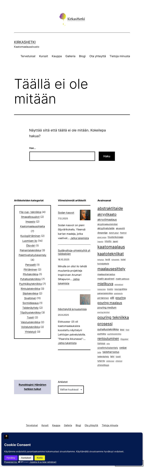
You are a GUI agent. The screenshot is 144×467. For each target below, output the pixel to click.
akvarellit (120, 228)
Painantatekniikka (30, 250)
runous (101, 343)
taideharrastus (111, 351)
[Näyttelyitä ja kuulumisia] (85, 299)
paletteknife (118, 293)
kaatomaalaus (111, 246)
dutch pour (114, 233)
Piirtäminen (30, 269)
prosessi (104, 323)
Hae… (32, 148)
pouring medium (106, 307)
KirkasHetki (25, 42)
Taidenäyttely (30, 307)
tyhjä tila (101, 361)
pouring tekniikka (113, 317)
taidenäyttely (103, 356)
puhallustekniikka (108, 329)
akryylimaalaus (107, 219)
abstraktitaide (110, 208)
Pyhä (127, 330)
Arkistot (63, 381)
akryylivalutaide (105, 228)
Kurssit (43, 56)
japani (115, 241)
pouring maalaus (109, 303)
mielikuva (105, 283)
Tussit (30, 317)
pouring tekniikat (103, 312)
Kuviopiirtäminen (30, 235)
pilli (112, 297)
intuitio (108, 241)
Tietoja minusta (120, 56)
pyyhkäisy (101, 334)
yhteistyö (119, 361)
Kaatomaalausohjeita (32, 226)
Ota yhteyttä (97, 56)
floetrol (123, 233)
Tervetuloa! (28, 56)
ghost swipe (101, 237)
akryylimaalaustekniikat (107, 224)
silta (108, 344)
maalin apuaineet (105, 278)
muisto (110, 289)
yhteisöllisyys (103, 365)
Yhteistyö (30, 331)
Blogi (82, 56)
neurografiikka (120, 289)
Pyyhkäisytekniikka (30, 283)
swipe (123, 347)
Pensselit (30, 264)
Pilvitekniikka (30, 274)
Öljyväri (30, 245)
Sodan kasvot (66, 212)
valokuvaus (110, 361)
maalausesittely (111, 268)
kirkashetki (115, 259)
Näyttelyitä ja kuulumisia (72, 309)
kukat (123, 259)
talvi (112, 356)
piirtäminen (103, 298)
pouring (120, 297)
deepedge (102, 232)
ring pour (124, 339)
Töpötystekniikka (30, 312)
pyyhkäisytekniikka (114, 334)
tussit (118, 356)
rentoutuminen (108, 338)
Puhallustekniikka (30, 279)
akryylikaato (106, 214)
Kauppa (57, 56)
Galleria (70, 56)
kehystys (100, 259)
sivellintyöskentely (107, 347)
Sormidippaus (30, 303)
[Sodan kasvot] (85, 215)
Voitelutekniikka (30, 326)
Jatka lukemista (79, 238)
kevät (107, 259)
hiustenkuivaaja (115, 237)
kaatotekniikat (110, 253)
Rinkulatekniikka (30, 288)
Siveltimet (30, 298)
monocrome (101, 289)
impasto (100, 241)
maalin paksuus (122, 279)
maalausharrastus (106, 274)
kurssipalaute (103, 263)
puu (122, 329)
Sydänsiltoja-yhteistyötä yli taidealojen (74, 252)
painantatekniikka (105, 293)
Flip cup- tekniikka (30, 212)
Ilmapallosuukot (30, 216)
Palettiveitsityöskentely (32, 255)
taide (99, 352)
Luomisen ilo (29, 240)
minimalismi (119, 284)
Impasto (30, 221)
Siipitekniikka (30, 293)
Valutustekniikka (30, 322)
